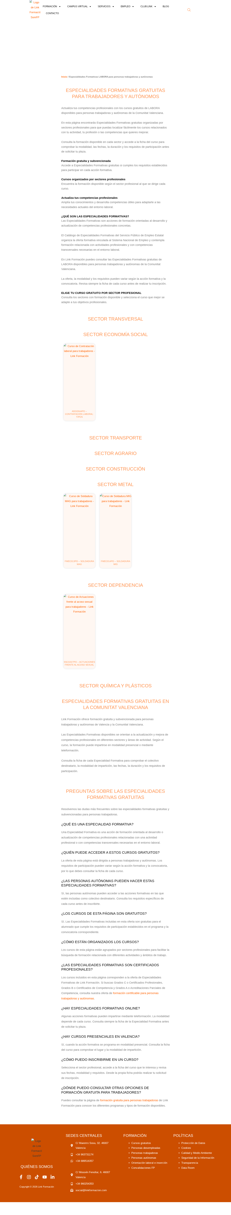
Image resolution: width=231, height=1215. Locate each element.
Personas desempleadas (145, 1147)
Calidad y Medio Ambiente (196, 1152)
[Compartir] (33, 1205)
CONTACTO (52, 13)
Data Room (188, 1167)
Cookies (186, 1147)
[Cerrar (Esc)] (46, 1205)
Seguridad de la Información (197, 1157)
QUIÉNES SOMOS (37, 1166)
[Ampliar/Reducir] (6, 1205)
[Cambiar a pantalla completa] (19, 1205)
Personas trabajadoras (144, 1152)
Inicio (64, 76)
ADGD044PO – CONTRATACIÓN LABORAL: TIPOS (79, 414)
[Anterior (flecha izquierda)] (6, 1212)
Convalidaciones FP (143, 1167)
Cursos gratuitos (141, 1143)
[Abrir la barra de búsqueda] (189, 9)
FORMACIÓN (50, 6)
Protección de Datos (193, 1143)
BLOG (166, 6)
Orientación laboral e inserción (149, 1162)
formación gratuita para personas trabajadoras (129, 1100)
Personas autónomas (143, 1157)
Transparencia (189, 1162)
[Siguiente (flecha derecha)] (19, 1212)
